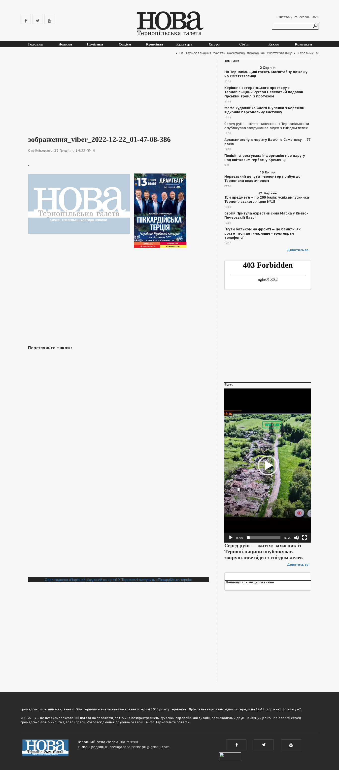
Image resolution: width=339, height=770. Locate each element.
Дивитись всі (298, 250)
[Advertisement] (118, 93)
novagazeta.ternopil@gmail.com (139, 747)
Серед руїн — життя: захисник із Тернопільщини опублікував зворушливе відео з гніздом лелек (266, 126)
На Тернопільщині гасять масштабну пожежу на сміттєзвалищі (265, 74)
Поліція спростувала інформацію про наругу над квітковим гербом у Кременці (264, 158)
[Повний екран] (304, 537)
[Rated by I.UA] (230, 755)
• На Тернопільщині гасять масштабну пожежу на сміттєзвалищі (226, 53)
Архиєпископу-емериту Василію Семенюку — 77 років (267, 142)
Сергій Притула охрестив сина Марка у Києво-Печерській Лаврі (266, 215)
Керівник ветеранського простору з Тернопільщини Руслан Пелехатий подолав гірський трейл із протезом (263, 92)
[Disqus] (118, 509)
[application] (267, 465)
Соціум (125, 44)
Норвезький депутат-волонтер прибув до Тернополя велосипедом (262, 178)
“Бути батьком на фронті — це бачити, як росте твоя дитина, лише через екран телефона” (262, 233)
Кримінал (154, 44)
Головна (35, 44)
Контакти (303, 44)
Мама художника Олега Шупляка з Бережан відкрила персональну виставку (264, 110)
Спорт (214, 44)
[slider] (263, 537)
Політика (95, 44)
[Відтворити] (230, 537)
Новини (65, 44)
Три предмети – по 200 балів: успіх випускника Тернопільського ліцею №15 (266, 199)
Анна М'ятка (127, 742)
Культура (184, 44)
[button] (268, 465)
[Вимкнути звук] (296, 537)
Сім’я (244, 44)
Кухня (274, 44)
